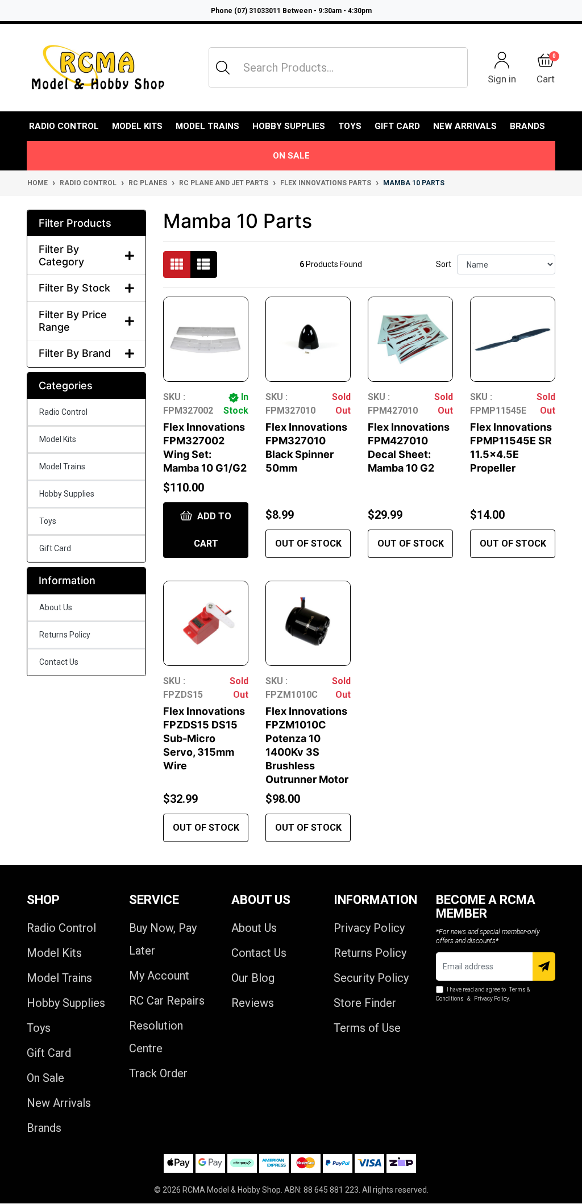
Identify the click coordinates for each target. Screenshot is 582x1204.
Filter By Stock (74, 288)
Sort (443, 264)
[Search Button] (222, 68)
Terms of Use (367, 1028)
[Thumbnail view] (176, 264)
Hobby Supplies (288, 126)
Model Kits (137, 126)
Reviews (252, 1003)
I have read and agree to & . (483, 994)
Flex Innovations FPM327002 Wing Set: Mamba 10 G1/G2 (205, 447)
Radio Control (64, 126)
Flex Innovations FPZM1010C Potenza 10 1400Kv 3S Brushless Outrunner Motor (306, 745)
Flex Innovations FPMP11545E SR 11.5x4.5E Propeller (511, 447)
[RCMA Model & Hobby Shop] (98, 67)
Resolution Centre (156, 1037)
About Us (55, 607)
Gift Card (397, 126)
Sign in (502, 78)
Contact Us (58, 661)
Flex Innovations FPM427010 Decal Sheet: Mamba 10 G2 (409, 447)
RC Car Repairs (167, 1000)
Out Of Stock (308, 543)
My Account (159, 975)
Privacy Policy (369, 928)
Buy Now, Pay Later (163, 939)
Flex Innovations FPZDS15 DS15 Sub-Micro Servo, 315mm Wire (204, 738)
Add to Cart (213, 530)
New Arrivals (465, 126)
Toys (349, 126)
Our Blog (253, 978)
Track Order (158, 1073)
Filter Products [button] (75, 223)
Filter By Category (61, 255)
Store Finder (365, 1003)
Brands (44, 1128)
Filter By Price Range (73, 321)
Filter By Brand (75, 353)
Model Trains (207, 126)
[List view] (203, 264)
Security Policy (371, 978)
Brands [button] (527, 126)
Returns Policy (64, 634)
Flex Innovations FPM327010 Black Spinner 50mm (306, 447)
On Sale (291, 156)
